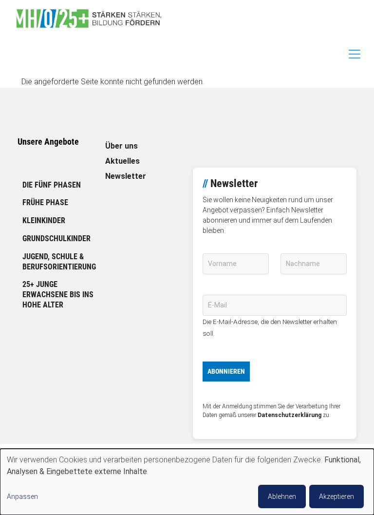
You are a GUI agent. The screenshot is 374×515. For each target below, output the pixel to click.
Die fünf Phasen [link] (51, 185)
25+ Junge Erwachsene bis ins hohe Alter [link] (58, 294)
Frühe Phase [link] (45, 202)
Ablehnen (282, 496)
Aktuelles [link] (122, 161)
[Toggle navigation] (354, 54)
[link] (92, 18)
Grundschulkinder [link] (56, 238)
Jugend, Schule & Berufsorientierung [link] (59, 261)
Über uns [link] (121, 146)
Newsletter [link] (125, 176)
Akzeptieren (336, 496)
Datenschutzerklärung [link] (289, 415)
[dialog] (187, 482)
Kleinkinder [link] (43, 220)
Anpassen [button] (22, 496)
